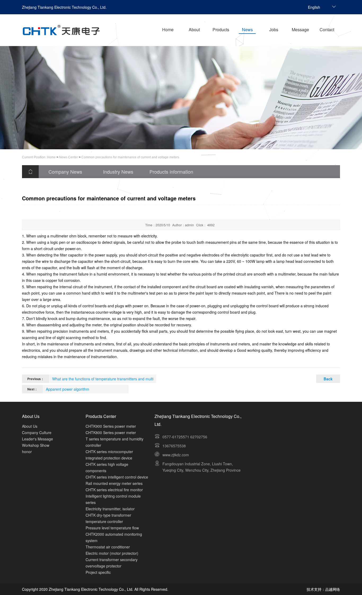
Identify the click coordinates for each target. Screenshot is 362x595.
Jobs (273, 29)
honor (27, 451)
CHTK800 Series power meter (111, 432)
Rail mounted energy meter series (114, 483)
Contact (327, 29)
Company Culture (36, 432)
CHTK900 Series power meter (111, 426)
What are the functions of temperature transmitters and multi (102, 378)
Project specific (98, 572)
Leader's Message (37, 438)
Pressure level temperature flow (112, 527)
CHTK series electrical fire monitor (114, 489)
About (194, 29)
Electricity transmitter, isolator (110, 508)
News (247, 29)
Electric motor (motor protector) (112, 553)
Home (168, 29)
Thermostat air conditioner (108, 546)
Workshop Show (35, 445)
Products (221, 29)
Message (300, 29)
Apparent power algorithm (67, 389)
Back (328, 378)
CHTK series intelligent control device (117, 477)
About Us (29, 426)
